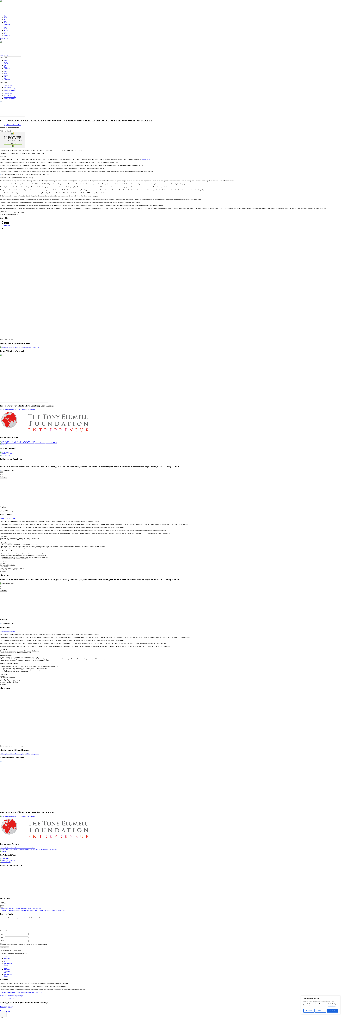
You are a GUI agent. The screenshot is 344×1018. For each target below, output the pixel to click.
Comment (3, 931)
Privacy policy (6, 1007)
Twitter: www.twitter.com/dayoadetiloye (11, 995)
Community (7, 24)
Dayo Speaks (7, 958)
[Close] (338, 997)
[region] (320, 1005)
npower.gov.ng (146, 159)
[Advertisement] (54, 257)
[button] (172, 83)
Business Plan (7, 87)
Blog (5, 21)
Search (2, 40)
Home (5, 16)
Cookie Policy (331, 1006)
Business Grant (8, 85)
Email (2, 937)
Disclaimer (7, 960)
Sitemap (6, 965)
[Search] (22, 746)
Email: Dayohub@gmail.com (8, 999)
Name (2, 934)
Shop (5, 22)
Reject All (320, 1010)
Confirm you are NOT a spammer (11, 950)
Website (2, 940)
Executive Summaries (10, 89)
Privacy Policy (8, 963)
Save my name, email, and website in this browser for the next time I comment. (24, 944)
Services (6, 19)
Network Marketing (9, 90)
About (5, 956)
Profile (5, 17)
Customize (309, 1010)
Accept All (332, 1010)
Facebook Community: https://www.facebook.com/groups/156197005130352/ (22, 992)
